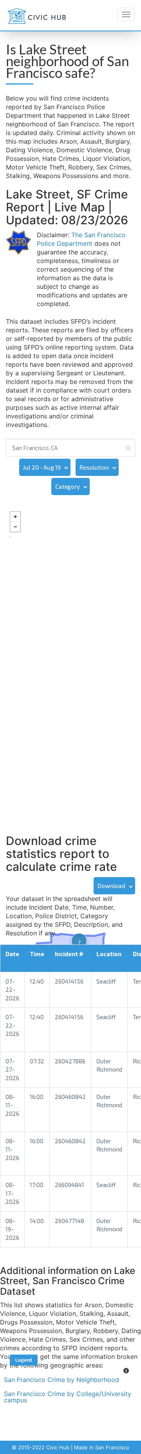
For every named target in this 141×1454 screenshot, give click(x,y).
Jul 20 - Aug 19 (42, 467)
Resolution (94, 467)
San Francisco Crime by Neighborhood (61, 1380)
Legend (23, 1360)
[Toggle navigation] (126, 14)
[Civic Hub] (36, 16)
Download (111, 885)
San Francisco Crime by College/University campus (67, 1397)
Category (67, 486)
